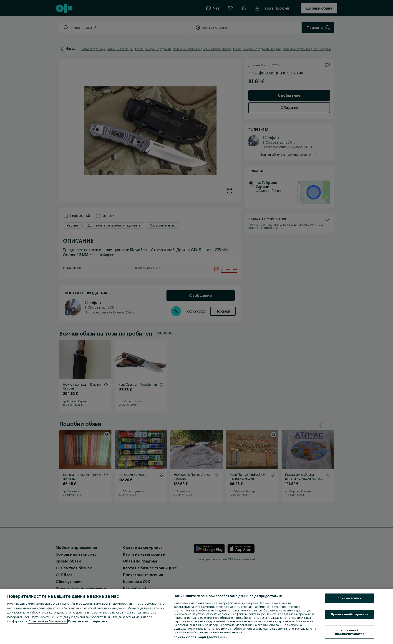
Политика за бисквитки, (47, 621)
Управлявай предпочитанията (349, 632)
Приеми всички (350, 598)
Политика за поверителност (90, 621)
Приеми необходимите (349, 614)
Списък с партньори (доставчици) (201, 637)
